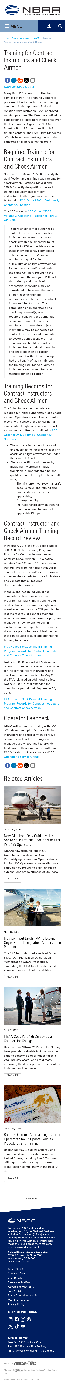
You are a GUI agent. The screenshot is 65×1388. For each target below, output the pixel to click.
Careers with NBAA (19, 1282)
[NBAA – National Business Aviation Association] (32, 10)
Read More (12, 878)
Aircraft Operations (21, 37)
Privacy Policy (16, 1304)
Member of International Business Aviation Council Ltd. (31, 1372)
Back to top (32, 1198)
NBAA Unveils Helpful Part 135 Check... (31, 1350)
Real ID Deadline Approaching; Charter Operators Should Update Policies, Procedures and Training (32, 1138)
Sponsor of (9, 1362)
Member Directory (19, 1300)
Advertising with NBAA (21, 1286)
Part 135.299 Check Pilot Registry (27, 1346)
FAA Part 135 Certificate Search (26, 1342)
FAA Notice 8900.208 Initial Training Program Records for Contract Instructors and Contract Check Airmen (31, 651)
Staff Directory (16, 1277)
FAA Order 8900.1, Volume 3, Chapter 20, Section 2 (31, 435)
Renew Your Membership (23, 1295)
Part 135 (37, 37)
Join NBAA (14, 1291)
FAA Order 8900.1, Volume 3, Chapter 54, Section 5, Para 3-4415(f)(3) (31, 216)
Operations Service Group (21, 756)
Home (7, 37)
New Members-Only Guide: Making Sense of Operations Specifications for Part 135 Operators (32, 840)
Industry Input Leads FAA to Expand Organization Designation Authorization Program (32, 942)
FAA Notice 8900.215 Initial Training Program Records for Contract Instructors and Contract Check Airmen (31, 703)
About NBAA (15, 1268)
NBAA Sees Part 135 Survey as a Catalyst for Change (28, 1038)
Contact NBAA (16, 1273)
